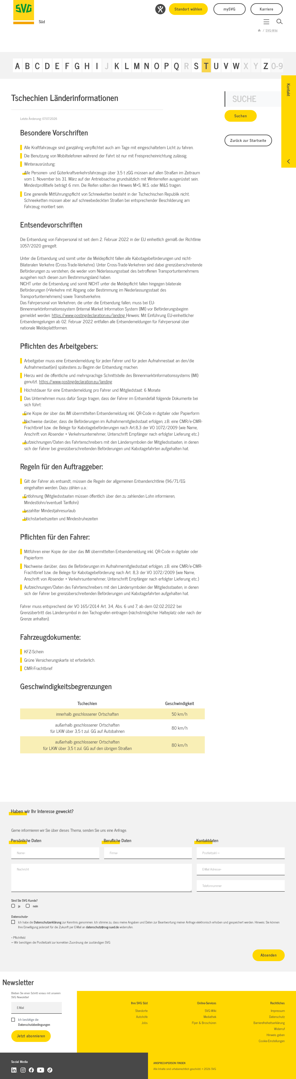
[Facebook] (31, 1070)
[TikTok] (49, 1070)
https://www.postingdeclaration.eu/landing (89, 315)
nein (35, 905)
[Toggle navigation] (266, 21)
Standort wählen (188, 9)
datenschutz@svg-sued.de (102, 926)
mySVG (230, 9)
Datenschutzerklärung (47, 922)
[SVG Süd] (23, 12)
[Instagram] (23, 1070)
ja (19, 905)
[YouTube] (40, 1070)
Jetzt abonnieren (31, 1035)
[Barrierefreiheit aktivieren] (160, 9)
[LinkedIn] (14, 1070)
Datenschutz (19, 916)
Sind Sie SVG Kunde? (24, 900)
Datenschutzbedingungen (34, 1024)
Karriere (266, 9)
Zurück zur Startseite (248, 140)
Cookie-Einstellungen (272, 1040)
